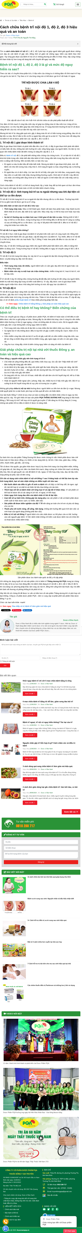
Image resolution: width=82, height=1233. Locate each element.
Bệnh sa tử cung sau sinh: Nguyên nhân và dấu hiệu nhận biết (51, 898)
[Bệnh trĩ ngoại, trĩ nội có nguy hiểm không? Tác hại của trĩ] (11, 729)
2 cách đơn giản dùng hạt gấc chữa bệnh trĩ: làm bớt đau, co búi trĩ (50, 788)
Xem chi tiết (29, 693)
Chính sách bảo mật (12, 1209)
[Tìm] (45, 4)
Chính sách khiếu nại (12, 1216)
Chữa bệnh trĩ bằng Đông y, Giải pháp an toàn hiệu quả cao (44, 304)
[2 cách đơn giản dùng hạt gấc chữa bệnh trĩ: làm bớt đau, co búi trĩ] (11, 794)
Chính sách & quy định (13, 1220)
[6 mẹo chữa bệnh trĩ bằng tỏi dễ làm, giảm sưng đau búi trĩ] (11, 708)
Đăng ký (41, 862)
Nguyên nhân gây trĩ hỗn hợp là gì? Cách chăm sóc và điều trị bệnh (49, 744)
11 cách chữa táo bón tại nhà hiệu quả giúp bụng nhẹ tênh (49, 877)
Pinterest (17, 610)
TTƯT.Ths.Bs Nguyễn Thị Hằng (24, 38)
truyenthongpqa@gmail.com (62, 1191)
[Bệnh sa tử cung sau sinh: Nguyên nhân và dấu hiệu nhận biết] (14, 906)
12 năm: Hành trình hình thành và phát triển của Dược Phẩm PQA (26, 1063)
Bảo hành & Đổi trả (11, 1213)
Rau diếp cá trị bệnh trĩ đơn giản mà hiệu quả (31, 606)
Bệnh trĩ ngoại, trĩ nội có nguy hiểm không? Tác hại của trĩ (47, 722)
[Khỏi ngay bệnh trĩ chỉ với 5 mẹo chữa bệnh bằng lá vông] (11, 687)
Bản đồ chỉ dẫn (52, 1195)
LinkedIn (28, 610)
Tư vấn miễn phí (25, 821)
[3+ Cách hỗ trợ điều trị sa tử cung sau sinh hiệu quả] (14, 928)
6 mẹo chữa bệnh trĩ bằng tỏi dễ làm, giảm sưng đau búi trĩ (48, 702)
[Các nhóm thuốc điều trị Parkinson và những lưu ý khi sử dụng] (14, 993)
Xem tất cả (69, 812)
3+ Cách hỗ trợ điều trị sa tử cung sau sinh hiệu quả (47, 920)
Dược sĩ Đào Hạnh (12, 35)
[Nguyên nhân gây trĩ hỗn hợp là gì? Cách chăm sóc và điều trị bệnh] (11, 749)
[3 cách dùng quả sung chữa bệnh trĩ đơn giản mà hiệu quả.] (11, 773)
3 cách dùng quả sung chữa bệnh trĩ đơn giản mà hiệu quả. (48, 766)
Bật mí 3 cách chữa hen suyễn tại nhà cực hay (45, 942)
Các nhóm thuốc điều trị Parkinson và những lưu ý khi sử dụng (51, 985)
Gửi (5, 665)
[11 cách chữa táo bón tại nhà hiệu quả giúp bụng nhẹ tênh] (14, 885)
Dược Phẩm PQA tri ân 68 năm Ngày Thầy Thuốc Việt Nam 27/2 (25, 1161)
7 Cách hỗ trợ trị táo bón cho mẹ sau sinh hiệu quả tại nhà (49, 963)
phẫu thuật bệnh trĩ (23, 300)
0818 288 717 (25, 826)
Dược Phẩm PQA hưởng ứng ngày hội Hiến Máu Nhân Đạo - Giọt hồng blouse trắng (32, 1112)
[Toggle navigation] (77, 4)
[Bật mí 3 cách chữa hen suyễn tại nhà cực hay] (14, 950)
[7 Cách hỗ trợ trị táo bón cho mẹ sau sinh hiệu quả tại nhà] (14, 971)
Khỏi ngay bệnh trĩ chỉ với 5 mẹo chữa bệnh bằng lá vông (47, 681)
